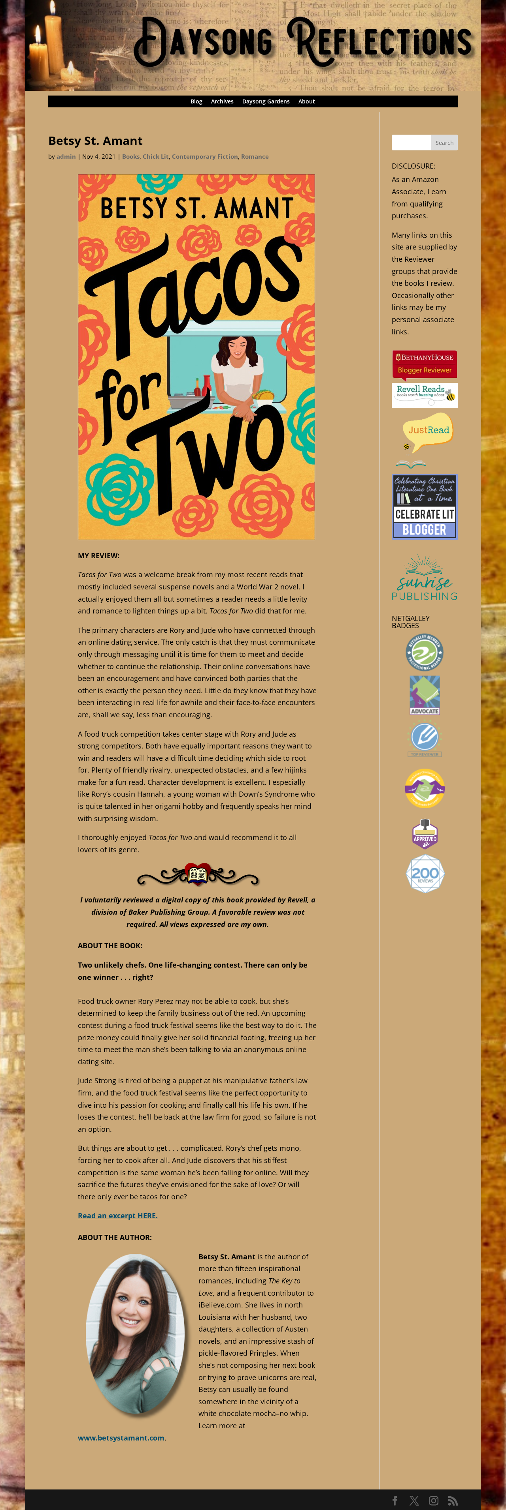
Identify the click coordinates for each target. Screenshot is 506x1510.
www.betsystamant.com (121, 1437)
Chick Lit (156, 156)
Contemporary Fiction (205, 156)
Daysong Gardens (266, 102)
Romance (255, 156)
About (306, 102)
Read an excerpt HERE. (118, 1215)
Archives (222, 102)
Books (131, 156)
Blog (196, 102)
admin (66, 156)
